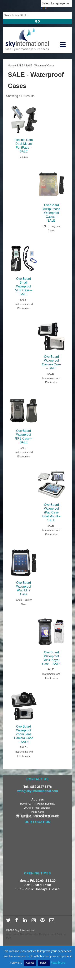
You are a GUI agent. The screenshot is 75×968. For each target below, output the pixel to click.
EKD (8, 938)
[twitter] (9, 921)
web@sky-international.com (37, 791)
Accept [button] (30, 962)
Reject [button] (43, 962)
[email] (52, 921)
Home (11, 65)
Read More (57, 962)
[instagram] (35, 921)
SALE (20, 65)
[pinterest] (43, 921)
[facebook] (17, 921)
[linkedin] (26, 921)
